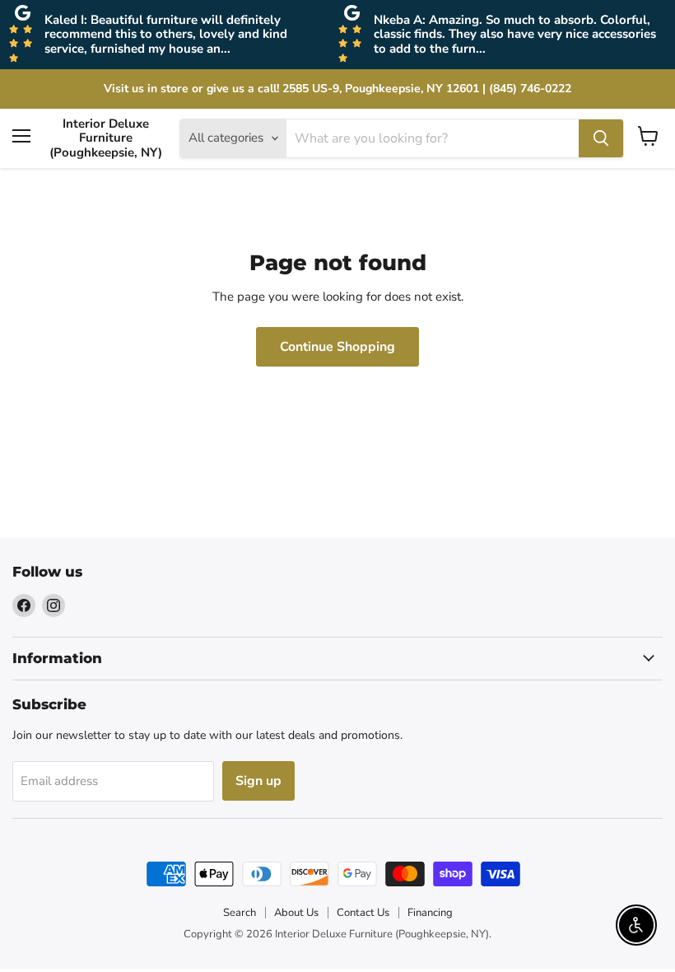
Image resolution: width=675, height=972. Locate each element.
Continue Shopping (337, 347)
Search (239, 912)
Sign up (258, 781)
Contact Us (363, 912)
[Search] (601, 138)
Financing (430, 912)
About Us (296, 912)
